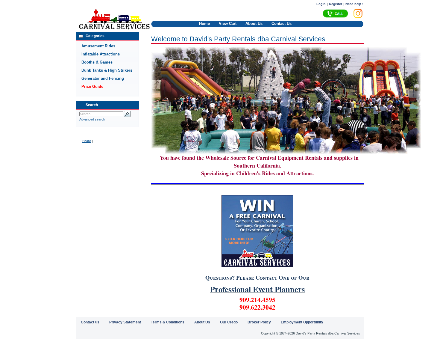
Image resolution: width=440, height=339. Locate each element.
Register (335, 4)
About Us (254, 23)
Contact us (90, 322)
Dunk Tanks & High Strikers (106, 70)
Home (204, 23)
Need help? (354, 4)
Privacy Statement (125, 322)
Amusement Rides (98, 46)
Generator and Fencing (102, 78)
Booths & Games (97, 62)
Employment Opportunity (302, 322)
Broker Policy (259, 322)
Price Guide (92, 86)
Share (86, 141)
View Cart (227, 23)
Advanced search (92, 119)
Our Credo (229, 322)
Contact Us (281, 23)
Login (321, 4)
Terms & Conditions (167, 322)
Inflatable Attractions (100, 54)
